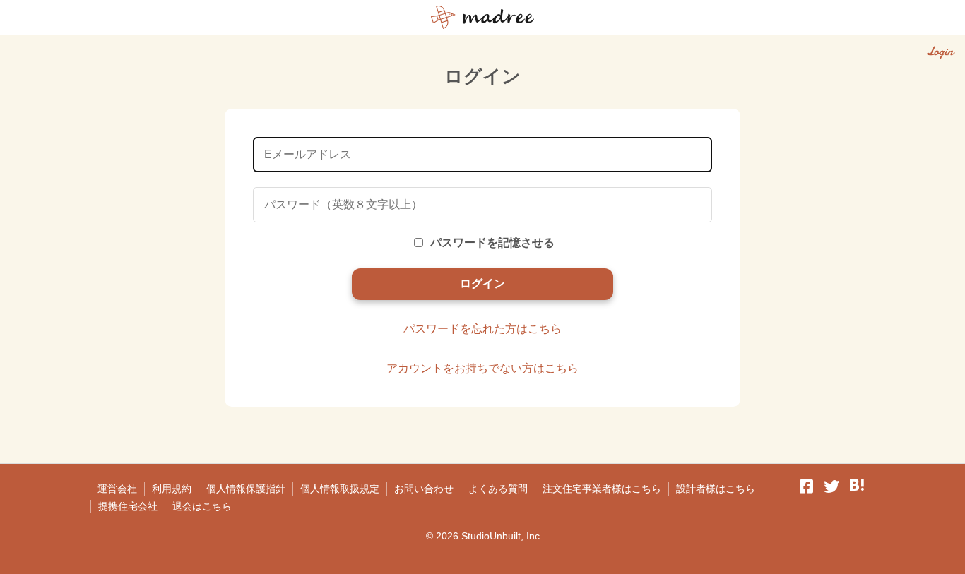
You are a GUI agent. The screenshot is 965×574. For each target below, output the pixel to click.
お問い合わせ (424, 488)
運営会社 (117, 488)
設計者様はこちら (715, 488)
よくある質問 (498, 488)
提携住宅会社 (128, 506)
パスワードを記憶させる (492, 243)
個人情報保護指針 (245, 488)
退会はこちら (202, 506)
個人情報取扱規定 (339, 488)
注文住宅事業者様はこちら (602, 488)
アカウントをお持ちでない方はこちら (482, 368)
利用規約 (171, 488)
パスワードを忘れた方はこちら (482, 329)
